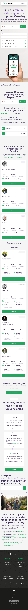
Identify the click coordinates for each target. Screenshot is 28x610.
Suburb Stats (17, 113)
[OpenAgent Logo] (8, 3)
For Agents (7, 568)
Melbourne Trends (20, 583)
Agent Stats (4, 113)
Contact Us (7, 569)
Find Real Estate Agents (8, 582)
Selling (2, 84)
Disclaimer (13, 605)
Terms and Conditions (14, 596)
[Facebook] (10, 601)
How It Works (8, 564)
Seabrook (15, 544)
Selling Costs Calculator (8, 580)
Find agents (14, 469)
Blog (20, 564)
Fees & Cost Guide (20, 560)
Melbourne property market (11, 84)
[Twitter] (16, 601)
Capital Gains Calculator (7, 583)
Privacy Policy (14, 594)
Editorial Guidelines (20, 568)
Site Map (14, 597)
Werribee (15, 537)
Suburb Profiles (20, 578)
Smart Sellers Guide (20, 562)
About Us (8, 560)
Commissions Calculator (7, 578)
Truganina (15, 534)
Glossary (20, 566)
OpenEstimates (7, 576)
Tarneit (14, 531)
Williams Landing (16, 540)
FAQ (8, 566)
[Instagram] (18, 601)
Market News (20, 576)
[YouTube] (14, 601)
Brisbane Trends (20, 582)
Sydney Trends (20, 580)
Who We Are (7, 562)
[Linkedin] (12, 601)
